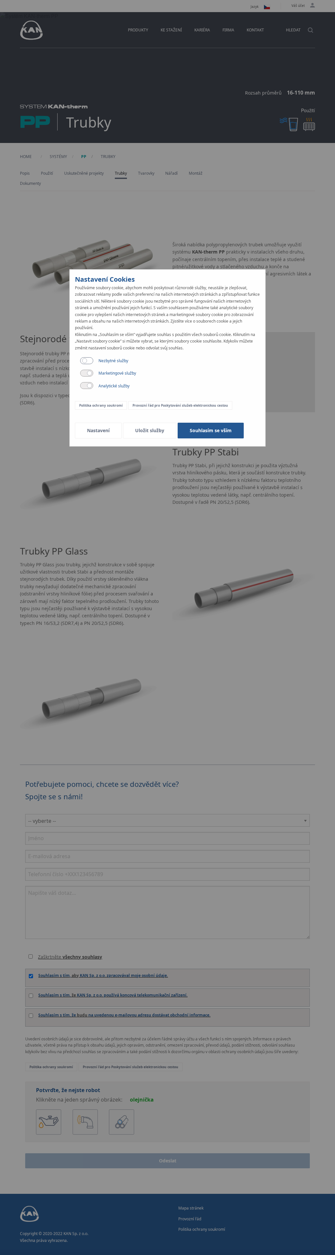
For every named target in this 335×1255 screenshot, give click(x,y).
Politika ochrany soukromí (101, 405)
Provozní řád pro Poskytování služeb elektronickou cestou (180, 405)
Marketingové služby (117, 373)
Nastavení (98, 430)
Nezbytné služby (113, 360)
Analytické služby (114, 386)
